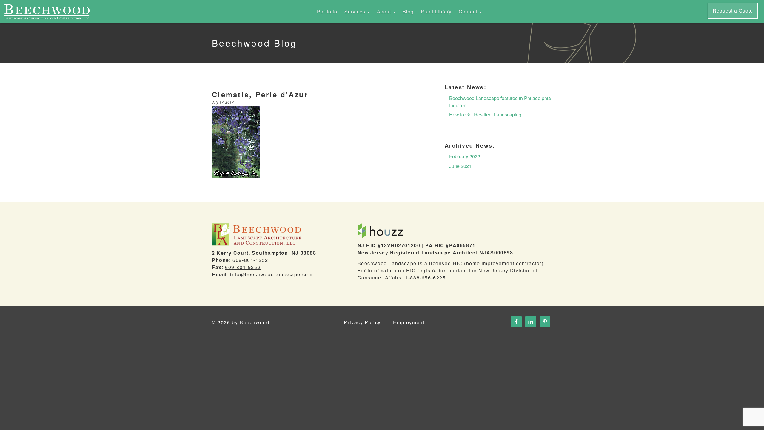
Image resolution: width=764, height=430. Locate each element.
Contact (469, 11)
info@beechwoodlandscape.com (271, 274)
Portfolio (327, 11)
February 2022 (464, 156)
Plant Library (436, 11)
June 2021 (460, 165)
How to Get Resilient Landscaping (485, 114)
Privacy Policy (362, 322)
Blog (408, 11)
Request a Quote (733, 10)
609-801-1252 (250, 260)
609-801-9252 (243, 267)
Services (355, 11)
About (384, 11)
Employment (408, 322)
